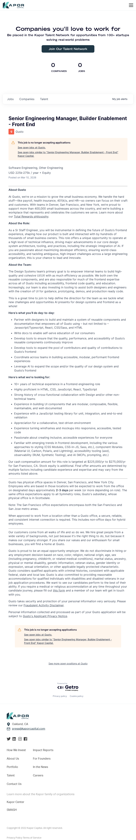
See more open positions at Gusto (68, 663)
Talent (11, 775)
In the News (40, 767)
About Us (13, 758)
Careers (38, 775)
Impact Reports (43, 750)
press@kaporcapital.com (28, 728)
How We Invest (16, 750)
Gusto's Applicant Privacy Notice (45, 616)
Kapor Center (15, 802)
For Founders (41, 758)
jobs (10, 99)
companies (26, 99)
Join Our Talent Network (68, 49)
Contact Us (14, 784)
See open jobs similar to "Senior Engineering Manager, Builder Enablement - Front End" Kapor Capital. (68, 154)
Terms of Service (32, 838)
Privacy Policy (15, 838)
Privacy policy (60, 696)
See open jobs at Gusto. (32, 147)
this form (59, 590)
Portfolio (12, 767)
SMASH (12, 809)
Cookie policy (76, 696)
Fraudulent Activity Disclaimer (44, 605)
